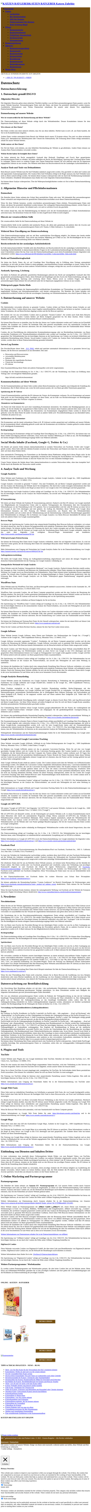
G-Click (57, 1276)
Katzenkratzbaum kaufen (14, 1393)
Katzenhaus (15, 66)
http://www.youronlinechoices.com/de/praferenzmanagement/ (59, 892)
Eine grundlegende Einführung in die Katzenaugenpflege (25, 1413)
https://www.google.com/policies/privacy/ (40, 1115)
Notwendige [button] (5, 1483)
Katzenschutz (16, 53)
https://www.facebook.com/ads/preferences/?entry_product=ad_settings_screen (28, 884)
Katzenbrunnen (17, 64)
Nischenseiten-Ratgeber (45, 1276)
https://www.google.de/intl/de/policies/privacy (17, 1084)
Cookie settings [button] (6, 1449)
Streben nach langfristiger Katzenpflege (19, 1411)
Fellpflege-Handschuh (20, 35)
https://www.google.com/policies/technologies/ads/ (18, 735)
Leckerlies (15, 14)
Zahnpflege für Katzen (13, 1405)
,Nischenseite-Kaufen (17, 1276)
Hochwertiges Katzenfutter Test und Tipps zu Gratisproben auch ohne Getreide (33, 1376)
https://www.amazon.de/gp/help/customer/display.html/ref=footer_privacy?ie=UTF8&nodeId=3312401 (37, 1203)
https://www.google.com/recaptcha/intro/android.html (57, 841)
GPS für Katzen (17, 19)
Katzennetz (15, 51)
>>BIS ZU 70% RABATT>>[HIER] (18, 78)
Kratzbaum (15, 59)
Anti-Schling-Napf (19, 24)
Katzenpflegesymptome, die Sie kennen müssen (22, 1401)
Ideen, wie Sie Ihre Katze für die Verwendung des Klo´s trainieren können (31, 1370)
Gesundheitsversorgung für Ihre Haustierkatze (21, 1409)
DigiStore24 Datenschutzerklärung (45, 1254)
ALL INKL (30, 348)
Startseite (9, 8)
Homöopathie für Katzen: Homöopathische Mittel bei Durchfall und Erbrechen (32, 1380)
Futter (8, 11)
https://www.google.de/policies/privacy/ (21, 790)
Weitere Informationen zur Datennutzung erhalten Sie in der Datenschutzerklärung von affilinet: (34, 1234)
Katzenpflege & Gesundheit (15, 1403)
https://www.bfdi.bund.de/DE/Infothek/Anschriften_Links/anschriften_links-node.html (46, 254)
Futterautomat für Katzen (22, 22)
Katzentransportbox (19, 48)
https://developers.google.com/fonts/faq (66, 1113)
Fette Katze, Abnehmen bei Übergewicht (19, 1388)
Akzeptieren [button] (17, 1449)
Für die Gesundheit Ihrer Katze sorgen (18, 1374)
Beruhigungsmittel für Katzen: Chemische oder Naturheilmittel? (27, 1378)
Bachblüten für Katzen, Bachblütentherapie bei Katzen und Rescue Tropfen (31, 1382)
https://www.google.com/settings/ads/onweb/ (63, 717)
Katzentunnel (16, 61)
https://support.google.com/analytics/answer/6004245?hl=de (22, 551)
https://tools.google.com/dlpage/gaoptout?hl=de (17, 534)
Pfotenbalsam (16, 40)
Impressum (5, 1442)
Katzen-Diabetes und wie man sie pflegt (19, 1407)
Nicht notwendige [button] (7, 1496)
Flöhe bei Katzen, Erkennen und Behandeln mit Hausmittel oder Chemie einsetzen (34, 1389)
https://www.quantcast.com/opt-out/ (47, 623)
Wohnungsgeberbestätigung (70, 1276)
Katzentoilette (16, 29)
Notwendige (8, 1485)
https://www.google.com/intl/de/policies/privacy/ (18, 841)
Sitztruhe (6, 1276)
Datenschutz (14, 1442)
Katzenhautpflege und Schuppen (16, 1399)
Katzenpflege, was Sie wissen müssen (18, 1397)
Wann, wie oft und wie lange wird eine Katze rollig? (23, 1384)
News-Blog (10, 69)
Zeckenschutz (16, 37)
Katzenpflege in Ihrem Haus (15, 1395)
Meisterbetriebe (31, 1276)
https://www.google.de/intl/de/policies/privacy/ (17, 1147)
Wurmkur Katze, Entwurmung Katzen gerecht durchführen (26, 1391)
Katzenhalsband (18, 32)
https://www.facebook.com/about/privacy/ (15, 878)
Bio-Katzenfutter (18, 16)
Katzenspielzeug (13, 43)
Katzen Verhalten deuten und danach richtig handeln (23, 1386)
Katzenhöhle (16, 56)
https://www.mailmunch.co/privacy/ (13, 971)
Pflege (8, 27)
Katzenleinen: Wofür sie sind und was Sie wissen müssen (25, 1372)
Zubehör (9, 45)
